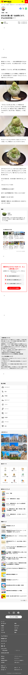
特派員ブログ (12, 4)
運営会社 (2, 656)
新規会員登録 (4, 650)
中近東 (6, 417)
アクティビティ (5, 482)
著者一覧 (3, 646)
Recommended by (19, 251)
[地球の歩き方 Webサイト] (6, 1)
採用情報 (2, 662)
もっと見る (23, 600)
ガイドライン (16, 658)
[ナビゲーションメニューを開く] (26, 1)
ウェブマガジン (4, 636)
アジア (6, 413)
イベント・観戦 (5, 476)
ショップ (22, 482)
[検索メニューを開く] (22, 2)
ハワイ (6, 404)
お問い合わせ (16, 662)
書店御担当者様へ (4, 660)
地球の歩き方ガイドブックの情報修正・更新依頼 (12, 354)
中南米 (6, 395)
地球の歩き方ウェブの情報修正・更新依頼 (11, 352)
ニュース (3, 643)
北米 (6, 391)
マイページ (18, 650)
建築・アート (14, 470)
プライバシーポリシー (18, 656)
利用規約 (2, 658)
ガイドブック (4, 641)
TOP (2, 4)
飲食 (5, 470)
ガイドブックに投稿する (18, 660)
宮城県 (7, 4)
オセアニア (7, 400)
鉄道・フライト (14, 482)
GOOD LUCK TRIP (5, 652)
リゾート (6, 408)
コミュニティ (4, 648)
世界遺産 (14, 476)
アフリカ (6, 421)
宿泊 (23, 470)
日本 (4, 4)
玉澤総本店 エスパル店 (7, 189)
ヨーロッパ (7, 387)
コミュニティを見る (14, 288)
